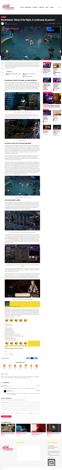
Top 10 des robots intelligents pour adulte (56, 71)
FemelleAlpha (46, 121)
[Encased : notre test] (57, 113)
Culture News (46, 103)
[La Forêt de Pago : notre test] (23, 428)
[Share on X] (50, 23)
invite (45, 108)
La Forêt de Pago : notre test (21, 433)
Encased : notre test (55, 117)
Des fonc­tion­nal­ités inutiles (28, 76)
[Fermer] (0, 467)
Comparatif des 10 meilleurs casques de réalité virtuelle (56, 86)
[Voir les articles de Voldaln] (2, 374)
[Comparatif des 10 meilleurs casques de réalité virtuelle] (57, 80)
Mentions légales (51, 445)
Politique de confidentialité (52, 447)
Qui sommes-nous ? (51, 448)
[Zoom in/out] (7, 467)
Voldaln (5, 22)
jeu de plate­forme (33, 82)
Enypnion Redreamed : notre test (46, 118)
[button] (58, 7)
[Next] (2, 469)
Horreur (45, 129)
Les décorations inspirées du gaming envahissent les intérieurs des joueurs (51, 106)
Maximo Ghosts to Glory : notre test (56, 132)
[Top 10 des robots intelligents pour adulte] (57, 65)
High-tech (45, 82)
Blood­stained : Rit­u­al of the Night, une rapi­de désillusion (13, 74)
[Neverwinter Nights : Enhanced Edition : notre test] (8, 428)
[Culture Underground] (8, 7)
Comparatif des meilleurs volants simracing (47, 71)
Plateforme (55, 129)
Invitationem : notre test (46, 131)
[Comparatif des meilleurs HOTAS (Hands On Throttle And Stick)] (47, 80)
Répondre (38, 385)
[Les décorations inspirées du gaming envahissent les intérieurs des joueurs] (52, 98)
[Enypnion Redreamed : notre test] (47, 113)
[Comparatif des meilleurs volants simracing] (47, 65)
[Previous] (0, 469)
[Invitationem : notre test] (47, 127)
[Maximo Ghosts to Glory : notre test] (57, 127)
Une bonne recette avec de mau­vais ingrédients (29, 74)
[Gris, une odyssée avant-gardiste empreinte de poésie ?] (38, 428)
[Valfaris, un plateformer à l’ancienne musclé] (54, 428)
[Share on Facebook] (49, 23)
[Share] (2, 467)
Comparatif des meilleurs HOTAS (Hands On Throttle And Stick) (46, 86)
